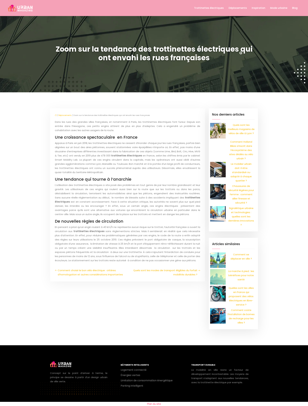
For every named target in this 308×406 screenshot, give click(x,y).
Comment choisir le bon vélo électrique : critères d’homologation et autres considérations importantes (90, 272)
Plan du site (154, 404)
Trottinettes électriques (209, 8)
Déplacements (238, 8)
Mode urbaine (278, 8)
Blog (295, 8)
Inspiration (258, 8)
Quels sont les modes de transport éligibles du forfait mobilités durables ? (165, 272)
